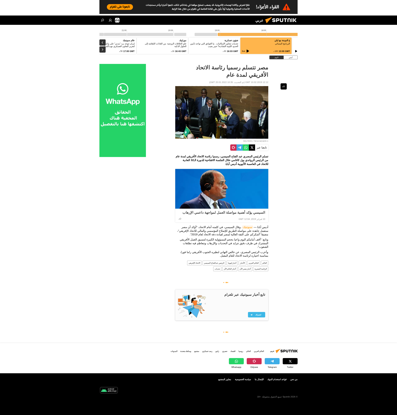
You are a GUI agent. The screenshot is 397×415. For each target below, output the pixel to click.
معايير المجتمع (224, 379)
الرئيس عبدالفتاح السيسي (214, 263)
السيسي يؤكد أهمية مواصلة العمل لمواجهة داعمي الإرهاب (224, 212)
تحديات (217, 269)
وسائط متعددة (185, 351)
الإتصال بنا (259, 379)
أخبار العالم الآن (230, 269)
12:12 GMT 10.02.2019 (256, 82)
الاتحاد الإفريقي (194, 263)
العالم (264, 263)
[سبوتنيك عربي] (282, 24)
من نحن (294, 379)
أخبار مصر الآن (245, 269)
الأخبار (242, 263)
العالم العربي (254, 263)
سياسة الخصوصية (243, 379)
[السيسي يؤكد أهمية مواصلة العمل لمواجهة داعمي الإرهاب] (221, 189)
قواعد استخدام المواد (277, 379)
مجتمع (196, 351)
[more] (180, 219)
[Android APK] (108, 390)
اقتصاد (232, 351)
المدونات (174, 351)
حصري (224, 351)
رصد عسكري (207, 351)
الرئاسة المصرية (260, 269)
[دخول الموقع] (110, 20)
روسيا (241, 351)
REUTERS (247, 141)
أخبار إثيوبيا (232, 263)
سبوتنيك (247, 227)
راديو (217, 351)
